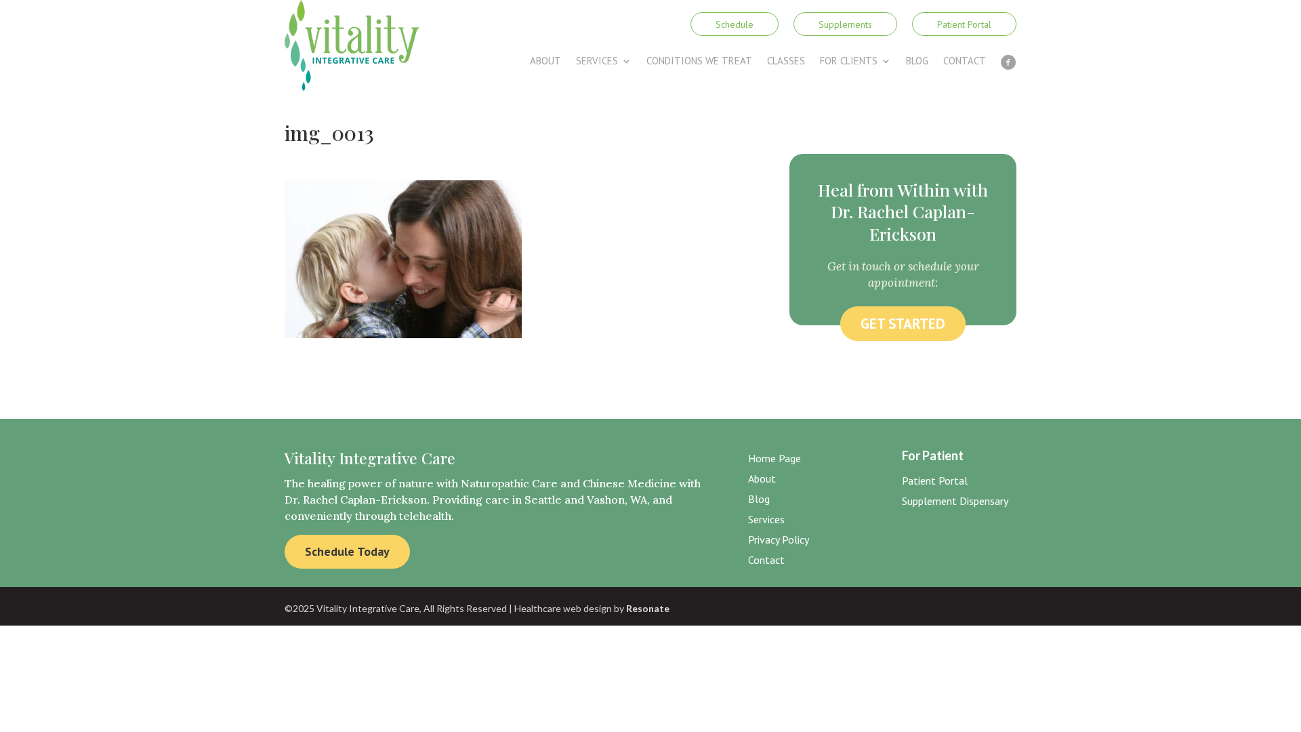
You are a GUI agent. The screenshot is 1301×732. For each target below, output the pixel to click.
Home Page (774, 459)
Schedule (734, 24)
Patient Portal (964, 24)
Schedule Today (347, 551)
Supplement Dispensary (955, 502)
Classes (786, 61)
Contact (964, 61)
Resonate (647, 608)
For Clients (848, 61)
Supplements (845, 24)
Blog (917, 61)
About (545, 61)
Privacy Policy (778, 540)
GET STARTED (903, 323)
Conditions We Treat (699, 61)
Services (597, 61)
